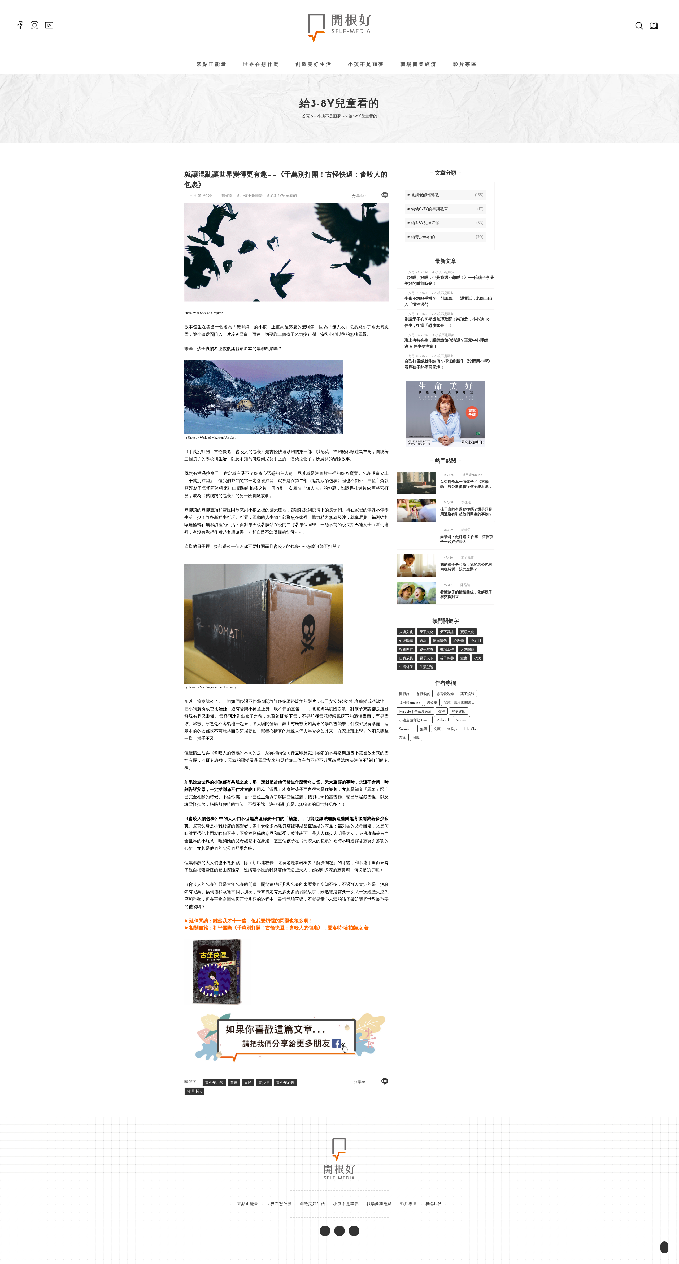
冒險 (248, 1083)
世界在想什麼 (261, 64)
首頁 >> (309, 117)
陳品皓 (465, 585)
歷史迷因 (458, 711)
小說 (477, 658)
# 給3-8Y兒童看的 (282, 196)
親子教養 (426, 649)
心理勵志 (406, 641)
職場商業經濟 (419, 64)
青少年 (263, 1083)
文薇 (437, 729)
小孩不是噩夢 (366, 64)
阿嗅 (416, 738)
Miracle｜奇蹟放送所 (415, 711)
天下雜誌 (447, 632)
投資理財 (406, 649)
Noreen (461, 720)
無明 (423, 729)
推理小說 (194, 1092)
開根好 (404, 694)
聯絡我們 (433, 1204)
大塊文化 (406, 632)
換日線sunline (472, 475)
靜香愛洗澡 (445, 694)
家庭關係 (440, 641)
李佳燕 (466, 502)
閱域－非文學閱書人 (459, 703)
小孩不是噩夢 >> (332, 117)
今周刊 (476, 641)
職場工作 (447, 649)
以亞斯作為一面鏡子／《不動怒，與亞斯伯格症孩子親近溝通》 (464, 487)
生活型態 (426, 667)
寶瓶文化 (467, 632)
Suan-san (406, 729)
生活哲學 (406, 667)
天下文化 (426, 632)
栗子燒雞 (467, 557)
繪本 (423, 641)
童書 (234, 1083)
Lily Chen (471, 729)
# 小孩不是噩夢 (250, 196)
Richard (443, 720)
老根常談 (423, 694)
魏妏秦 (227, 196)
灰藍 (402, 738)
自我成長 (406, 658)
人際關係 (467, 649)
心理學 (459, 641)
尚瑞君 (466, 530)
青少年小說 (214, 1083)
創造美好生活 (313, 64)
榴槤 (441, 711)
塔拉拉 (452, 729)
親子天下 (426, 658)
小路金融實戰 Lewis (414, 720)
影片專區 (465, 64)
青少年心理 (285, 1083)
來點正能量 (212, 64)
